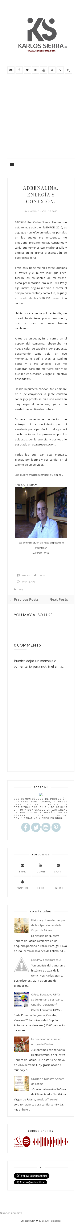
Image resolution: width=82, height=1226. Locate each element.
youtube (40, 871)
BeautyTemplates (51, 1220)
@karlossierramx (11, 1213)
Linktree (58, 888)
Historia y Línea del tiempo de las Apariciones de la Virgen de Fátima (48, 925)
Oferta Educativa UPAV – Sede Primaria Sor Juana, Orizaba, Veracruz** (47, 999)
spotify (58, 871)
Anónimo (34, 211)
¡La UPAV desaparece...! (46, 960)
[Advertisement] (41, 117)
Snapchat (22, 888)
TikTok (40, 888)
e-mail (22, 871)
